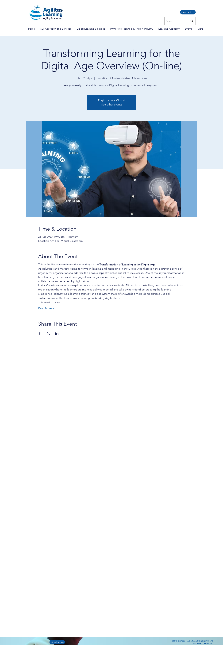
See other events (111, 104)
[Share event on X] (48, 333)
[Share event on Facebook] (39, 333)
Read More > (46, 308)
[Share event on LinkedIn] (57, 333)
